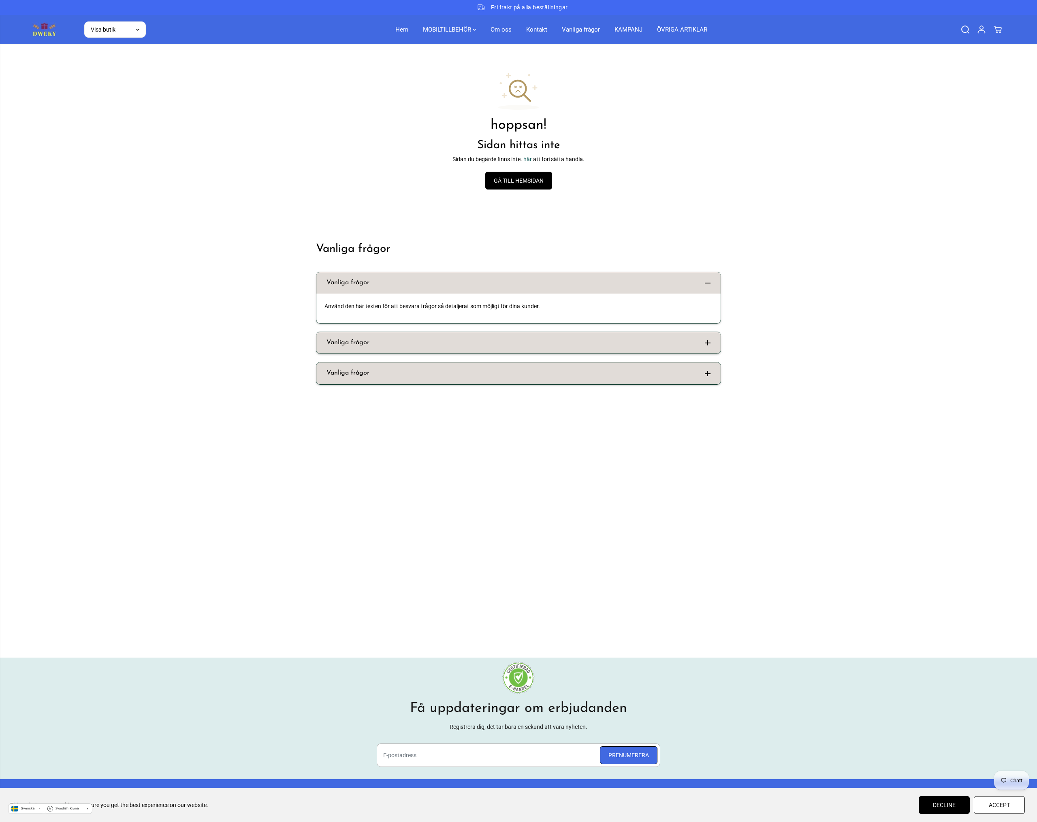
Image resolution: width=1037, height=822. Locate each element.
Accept (999, 805)
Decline (944, 805)
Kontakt (536, 29)
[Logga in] (981, 29)
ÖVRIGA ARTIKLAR (682, 29)
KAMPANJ (628, 29)
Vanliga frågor (581, 29)
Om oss (501, 29)
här (527, 159)
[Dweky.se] (44, 29)
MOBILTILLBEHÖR (448, 29)
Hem (401, 29)
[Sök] (965, 29)
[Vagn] (997, 29)
